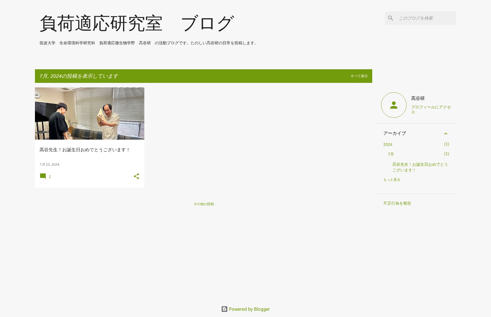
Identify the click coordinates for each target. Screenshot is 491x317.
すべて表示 (359, 76)
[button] (136, 177)
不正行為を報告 (397, 203)
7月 (391, 154)
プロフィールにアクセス (431, 109)
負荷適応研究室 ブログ (136, 23)
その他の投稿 (204, 204)
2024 (387, 144)
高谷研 (418, 98)
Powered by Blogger (249, 309)
